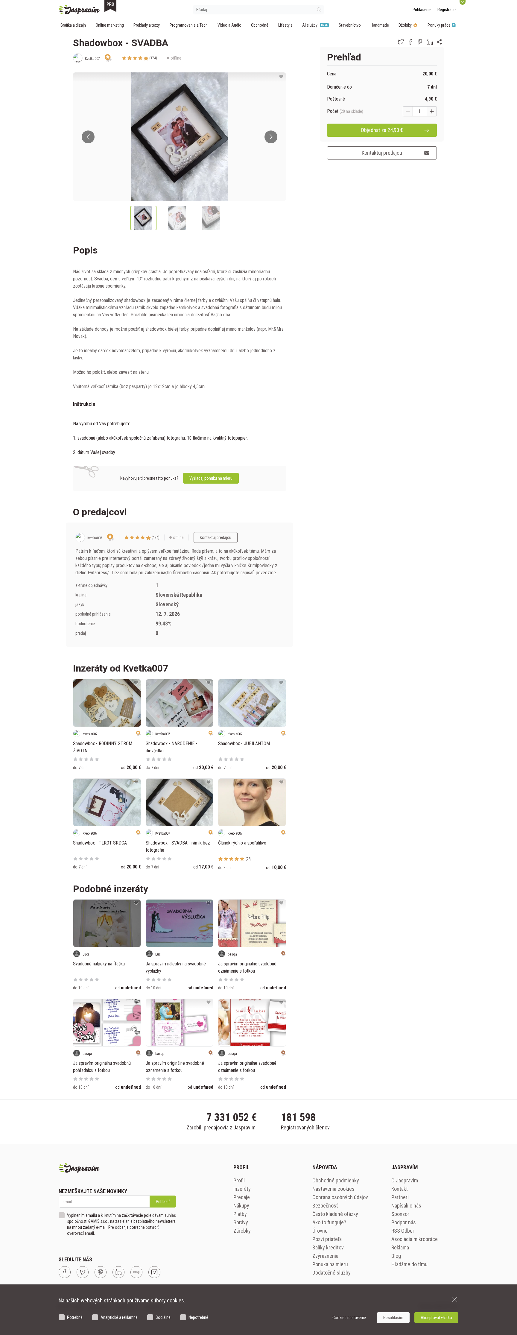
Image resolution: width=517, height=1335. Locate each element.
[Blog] (136, 1272)
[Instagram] (154, 1272)
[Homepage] (79, 9)
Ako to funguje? (329, 1222)
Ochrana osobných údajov (340, 1197)
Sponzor (400, 1214)
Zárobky (242, 1231)
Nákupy (241, 1205)
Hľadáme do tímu (409, 1264)
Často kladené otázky (335, 1214)
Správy (240, 1222)
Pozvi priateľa (327, 1239)
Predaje (241, 1197)
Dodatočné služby (331, 1272)
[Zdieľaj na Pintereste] (420, 42)
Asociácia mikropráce (414, 1239)
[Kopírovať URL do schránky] (439, 42)
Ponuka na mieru (330, 1264)
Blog (396, 1256)
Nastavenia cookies (333, 1189)
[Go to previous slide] (88, 136)
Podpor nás (403, 1222)
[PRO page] (110, 6)
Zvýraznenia (325, 1256)
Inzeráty (242, 1189)
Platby (240, 1214)
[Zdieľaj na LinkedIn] (429, 42)
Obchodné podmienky (335, 1180)
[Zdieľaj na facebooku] (410, 42)
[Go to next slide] (270, 136)
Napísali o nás (406, 1205)
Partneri (400, 1197)
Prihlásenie (422, 9)
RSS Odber (402, 1231)
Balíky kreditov (328, 1247)
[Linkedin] (118, 1272)
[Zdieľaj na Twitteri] (401, 42)
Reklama (400, 1247)
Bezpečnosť (325, 1205)
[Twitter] (83, 1272)
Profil (239, 1180)
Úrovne (320, 1231)
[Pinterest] (101, 1272)
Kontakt (399, 1189)
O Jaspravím (404, 1180)
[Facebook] (65, 1272)
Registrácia (447, 9)
